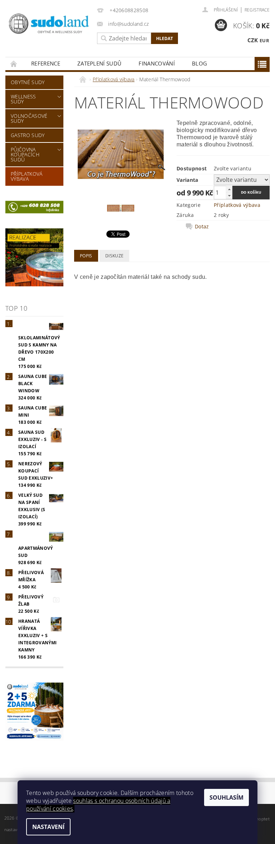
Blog (199, 63)
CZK (252, 40)
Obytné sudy (28, 82)
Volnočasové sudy (29, 118)
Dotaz (202, 226)
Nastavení (48, 827)
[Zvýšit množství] (229, 189)
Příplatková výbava (27, 176)
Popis (86, 256)
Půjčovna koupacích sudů (25, 154)
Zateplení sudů (99, 63)
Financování (157, 63)
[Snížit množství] (229, 195)
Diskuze (114, 256)
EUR (264, 40)
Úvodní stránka (14, 63)
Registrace (257, 10)
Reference (45, 63)
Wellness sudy (23, 99)
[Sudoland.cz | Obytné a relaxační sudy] (49, 24)
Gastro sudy (28, 135)
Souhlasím (226, 797)
